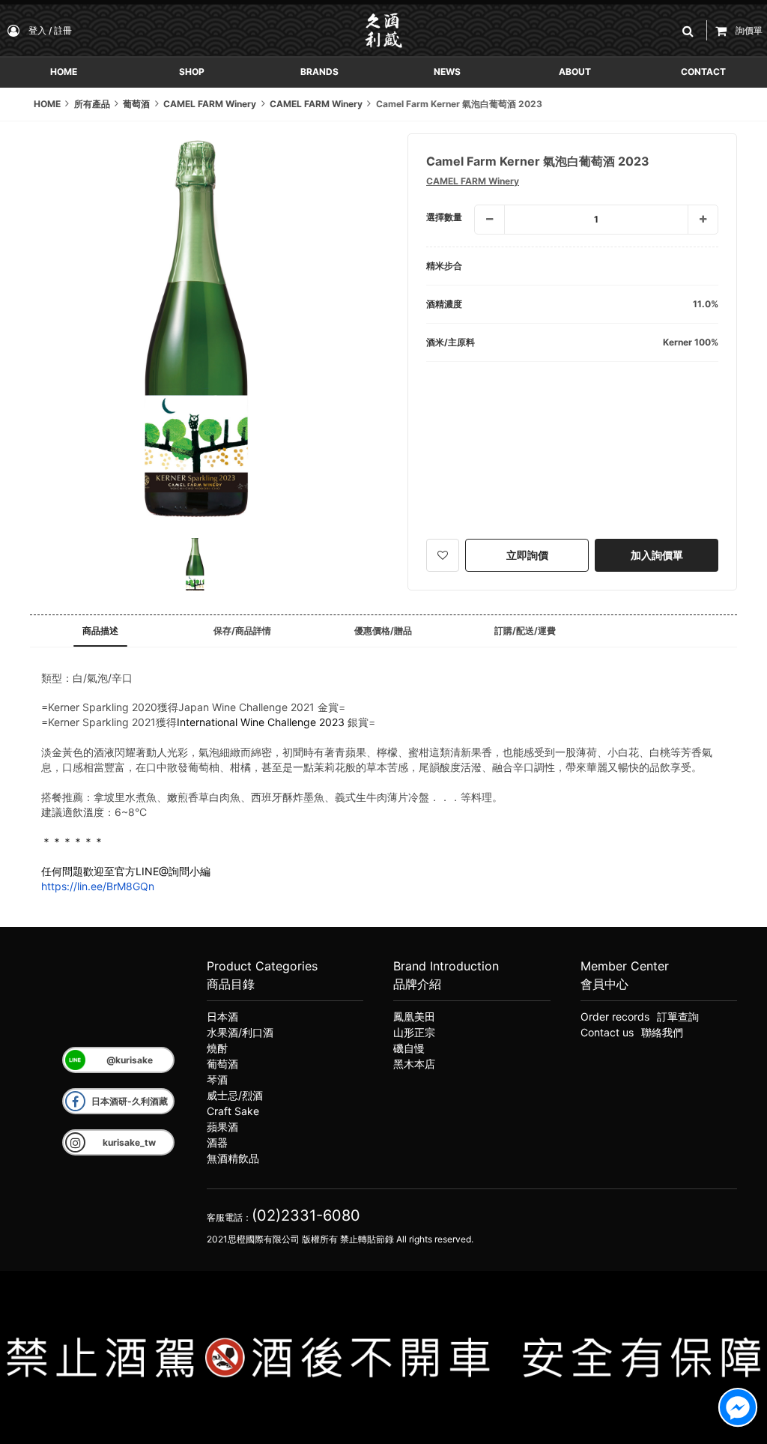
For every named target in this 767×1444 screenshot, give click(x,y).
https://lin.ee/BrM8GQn (97, 886)
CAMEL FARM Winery (472, 181)
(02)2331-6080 (306, 1215)
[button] (690, 30)
